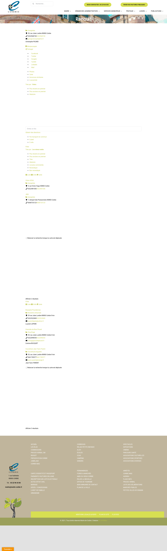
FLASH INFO (127, 479)
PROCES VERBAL (129, 482)
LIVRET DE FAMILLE (38, 490)
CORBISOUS (81, 444)
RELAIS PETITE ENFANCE (85, 447)
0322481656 (41, 189)
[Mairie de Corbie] (13, 2)
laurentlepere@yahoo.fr (36, 321)
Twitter (33, 56)
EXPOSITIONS (128, 447)
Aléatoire (32, 94)
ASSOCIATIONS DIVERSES (132, 461)
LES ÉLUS (34, 447)
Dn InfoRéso (103, 520)
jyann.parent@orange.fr (36, 360)
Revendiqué (33, 168)
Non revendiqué (34, 170)
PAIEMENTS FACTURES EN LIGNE (42, 476)
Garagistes (31, 30)
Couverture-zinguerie (34, 352)
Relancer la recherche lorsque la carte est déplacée (44, 238)
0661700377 (41, 357)
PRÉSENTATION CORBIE (39, 458)
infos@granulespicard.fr (36, 341)
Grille (35, 175)
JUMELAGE (35, 461)
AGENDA (126, 476)
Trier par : (31, 84)
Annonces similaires (36, 77)
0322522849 (41, 318)
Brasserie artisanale (34, 313)
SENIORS (80, 461)
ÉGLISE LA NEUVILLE (84, 479)
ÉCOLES (80, 453)
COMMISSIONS (36, 450)
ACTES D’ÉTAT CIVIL (38, 482)
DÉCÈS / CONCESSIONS (39, 487)
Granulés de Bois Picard (34, 329)
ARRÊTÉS (126, 471)
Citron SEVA (30, 180)
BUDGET (34, 455)
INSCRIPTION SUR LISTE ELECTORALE (44, 479)
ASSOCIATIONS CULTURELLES (133, 455)
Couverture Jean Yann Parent (35, 349)
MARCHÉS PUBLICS (130, 487)
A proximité (33, 80)
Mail (32, 67)
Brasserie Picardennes (33, 310)
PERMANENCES (82, 471)
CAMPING (80, 458)
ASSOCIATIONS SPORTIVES (132, 458)
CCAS (79, 455)
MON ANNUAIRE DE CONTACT (87, 485)
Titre (30, 159)
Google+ (34, 59)
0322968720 (41, 36)
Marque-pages (32, 46)
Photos (31, 72)
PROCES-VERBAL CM (38, 453)
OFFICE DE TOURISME (84, 482)
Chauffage (31, 332)
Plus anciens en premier (37, 91)
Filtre (27, 147)
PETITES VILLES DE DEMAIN (133, 490)
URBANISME (35, 493)
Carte (31, 74)
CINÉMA (126, 450)
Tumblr (33, 62)
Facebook (34, 53)
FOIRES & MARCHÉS (84, 473)
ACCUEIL (34, 444)
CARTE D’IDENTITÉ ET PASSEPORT (43, 473)
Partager (30, 49)
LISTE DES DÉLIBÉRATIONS (132, 485)
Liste (29, 175)
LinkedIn (34, 65)
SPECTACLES (127, 444)
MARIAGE (34, 485)
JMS (27, 194)
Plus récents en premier (37, 89)
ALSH (79, 450)
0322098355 (41, 338)
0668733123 (41, 203)
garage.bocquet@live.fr (36, 39)
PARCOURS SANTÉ (129, 453)
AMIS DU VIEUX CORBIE (85, 476)
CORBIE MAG (35, 464)
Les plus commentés (36, 165)
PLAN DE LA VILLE (83, 487)
